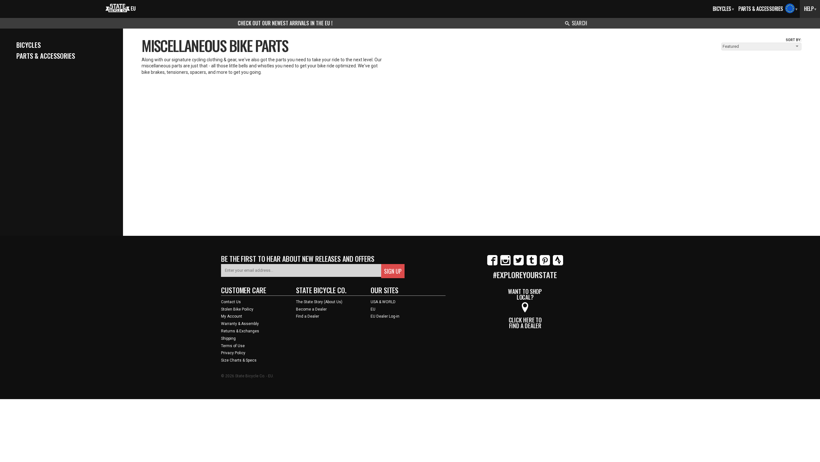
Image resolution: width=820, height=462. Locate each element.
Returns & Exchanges (240, 331)
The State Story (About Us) (319, 302)
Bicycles (723, 9)
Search (579, 23)
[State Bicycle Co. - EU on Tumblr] (532, 264)
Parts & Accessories (760, 9)
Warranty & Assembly (240, 323)
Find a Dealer (307, 316)
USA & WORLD (383, 302)
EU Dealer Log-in (385, 316)
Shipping (228, 338)
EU (373, 309)
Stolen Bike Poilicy (237, 309)
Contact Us (231, 302)
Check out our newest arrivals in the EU (284, 23)
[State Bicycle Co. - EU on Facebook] (492, 264)
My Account (231, 316)
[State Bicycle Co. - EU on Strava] (558, 264)
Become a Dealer (311, 309)
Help (810, 9)
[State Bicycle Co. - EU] (120, 7)
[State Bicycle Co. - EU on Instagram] (505, 264)
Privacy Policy (233, 353)
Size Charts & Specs (239, 360)
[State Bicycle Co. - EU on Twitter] (518, 264)
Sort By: (793, 40)
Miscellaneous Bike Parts (215, 45)
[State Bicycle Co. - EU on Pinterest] (545, 264)
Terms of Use (233, 346)
